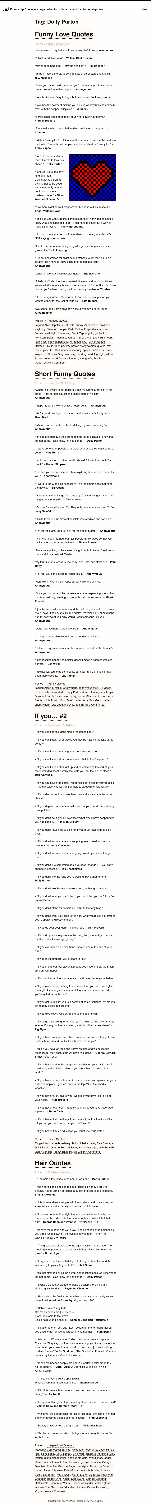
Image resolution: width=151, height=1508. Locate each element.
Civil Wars (78, 1453)
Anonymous (91, 325)
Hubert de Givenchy (102, 1466)
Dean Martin (57, 692)
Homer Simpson (87, 696)
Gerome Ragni (66, 1466)
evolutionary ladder (100, 1458)
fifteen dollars (43, 1462)
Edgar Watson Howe (96, 329)
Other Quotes (57, 1139)
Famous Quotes (58, 320)
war (67, 354)
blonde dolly (42, 692)
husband (61, 337)
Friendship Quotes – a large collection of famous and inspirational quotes (56, 9)
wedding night (96, 354)
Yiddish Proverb (68, 358)
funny (73, 696)
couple (63, 329)
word (55, 358)
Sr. (103, 350)
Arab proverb (52, 1143)
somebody (75, 350)
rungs (66, 1478)
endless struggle (77, 1458)
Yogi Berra (82, 704)
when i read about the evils (58, 704)
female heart (42, 333)
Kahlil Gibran (71, 1470)
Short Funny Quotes (65, 373)
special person (91, 350)
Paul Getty (95, 700)
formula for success (56, 696)
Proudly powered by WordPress (62, 1500)
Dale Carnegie (105, 1143)
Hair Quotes (53, 1162)
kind (89, 337)
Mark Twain (66, 700)
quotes (101, 346)
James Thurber (76, 337)
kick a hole (87, 1470)
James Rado (42, 1470)
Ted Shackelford (62, 1151)
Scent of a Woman (60, 1483)
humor (101, 696)
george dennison (91, 1462)
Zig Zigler (79, 1151)
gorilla (98, 333)
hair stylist (83, 1466)
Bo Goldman (63, 1453)
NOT (84, 341)
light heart (106, 337)
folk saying (64, 333)
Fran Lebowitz (71, 1462)
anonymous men (88, 688)
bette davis (88, 1143)
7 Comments (97, 704)
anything (40, 329)
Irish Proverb (106, 1147)
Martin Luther (79, 1474)
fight (53, 333)
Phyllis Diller (52, 346)
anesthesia (67, 325)
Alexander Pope (81, 1449)
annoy (79, 325)
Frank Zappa (79, 333)
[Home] (6, 11)
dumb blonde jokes (93, 692)
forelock (56, 1462)
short (38, 704)
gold (90, 333)
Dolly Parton (75, 329)
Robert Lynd (54, 1478)
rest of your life (43, 350)
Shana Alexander (83, 1483)
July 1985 (57, 1470)
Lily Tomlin (52, 700)
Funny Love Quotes (64, 33)
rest (109, 346)
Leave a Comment (55, 362)
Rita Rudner (61, 350)
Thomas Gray (55, 354)
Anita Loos (98, 1449)
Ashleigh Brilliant (71, 1143)
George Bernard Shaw (64, 1147)
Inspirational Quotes (60, 1445)
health (50, 337)
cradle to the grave (97, 1453)
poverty (65, 346)
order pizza (81, 700)
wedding (81, 354)
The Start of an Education (60, 1487)
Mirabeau (75, 341)
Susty (86, 1500)
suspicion (40, 354)
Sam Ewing (77, 1478)
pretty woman (88, 346)
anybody (105, 325)
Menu (144, 9)
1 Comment (93, 1152)
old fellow (94, 1474)
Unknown (101, 1487)
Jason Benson (43, 1151)
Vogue (38, 1491)
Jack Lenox (97, 1500)
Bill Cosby (105, 688)
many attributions (58, 341)
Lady (96, 337)
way (72, 354)
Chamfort (52, 329)
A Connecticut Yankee (57, 1449)
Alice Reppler (52, 325)
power (74, 346)
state (109, 350)
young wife (85, 358)
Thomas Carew (86, 1487)
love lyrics (41, 341)
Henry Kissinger (88, 1147)
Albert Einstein (53, 688)
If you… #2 (51, 715)
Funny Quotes (57, 683)
